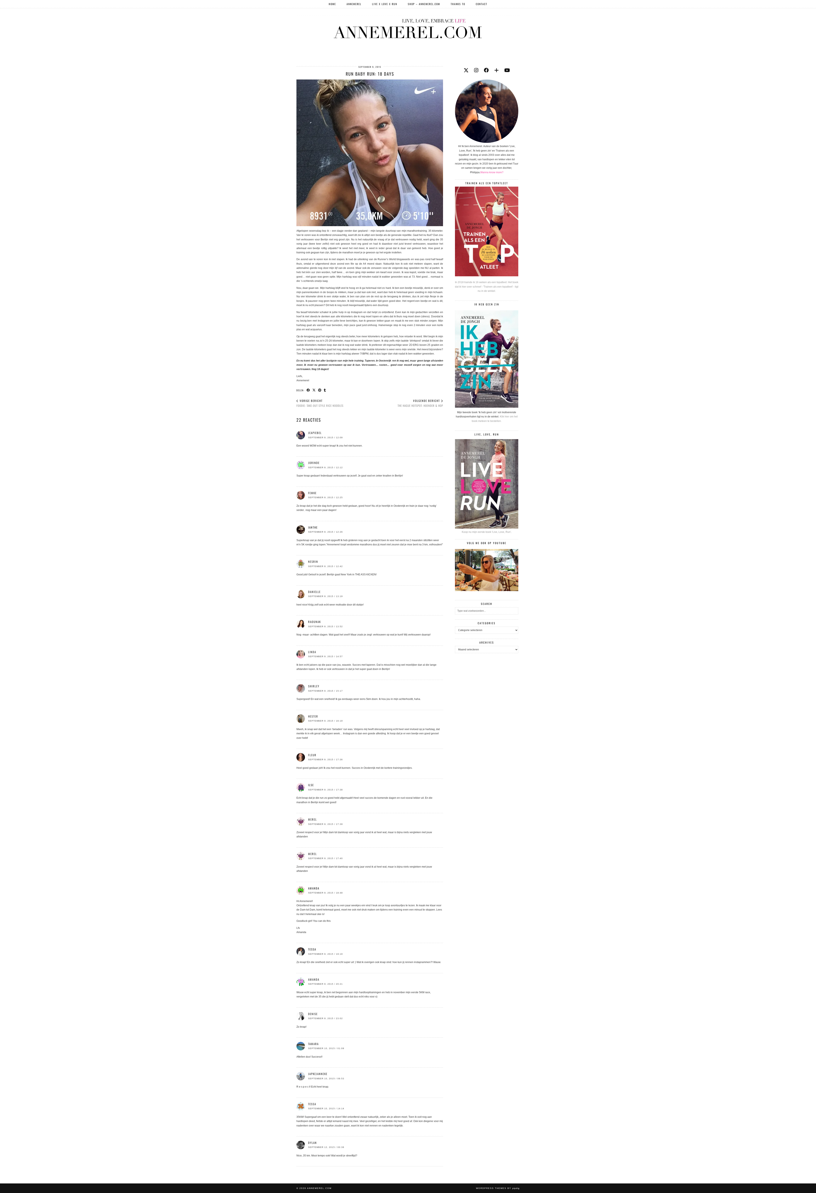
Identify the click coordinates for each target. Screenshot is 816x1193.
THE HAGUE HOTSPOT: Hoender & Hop (420, 403)
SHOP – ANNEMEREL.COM (424, 4)
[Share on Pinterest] (320, 390)
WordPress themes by (498, 1188)
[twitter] (466, 70)
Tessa (312, 1104)
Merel (312, 819)
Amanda (313, 979)
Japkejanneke (317, 1074)
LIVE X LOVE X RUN (384, 4)
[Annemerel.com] (408, 28)
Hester (313, 716)
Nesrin (313, 561)
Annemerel (354, 4)
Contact (481, 4)
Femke (312, 493)
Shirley (313, 686)
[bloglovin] (496, 70)
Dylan (312, 1143)
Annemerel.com (319, 1188)
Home (332, 4)
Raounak (314, 622)
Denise (313, 1014)
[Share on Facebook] (308, 390)
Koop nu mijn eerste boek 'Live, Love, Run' (486, 532)
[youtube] (507, 70)
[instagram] (476, 70)
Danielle (314, 592)
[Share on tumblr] (325, 390)
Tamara (313, 1044)
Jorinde (314, 463)
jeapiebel (315, 433)
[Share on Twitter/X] (314, 390)
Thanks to (458, 4)
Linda (312, 652)
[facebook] (486, 70)
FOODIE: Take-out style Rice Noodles (319, 403)
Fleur (312, 755)
